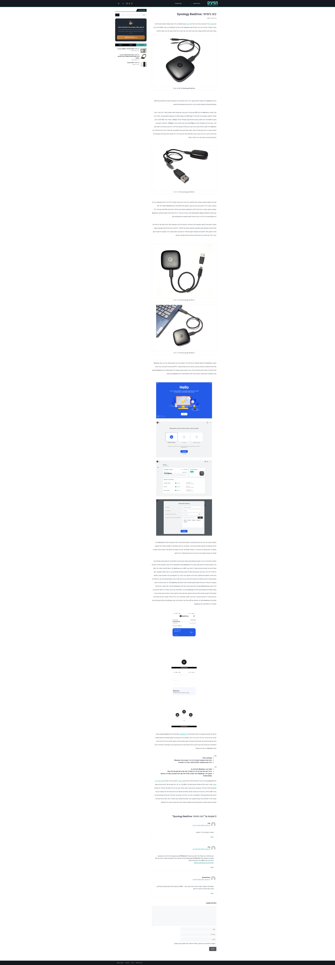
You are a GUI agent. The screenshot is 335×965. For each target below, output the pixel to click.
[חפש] (117, 15)
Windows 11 (184, 734)
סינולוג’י (212, 24)
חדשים (131, 45)
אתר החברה (181, 781)
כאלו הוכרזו (178, 3)
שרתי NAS (186, 24)
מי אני (132, 963)
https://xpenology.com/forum (204, 863)
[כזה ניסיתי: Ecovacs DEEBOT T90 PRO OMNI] (143, 50)
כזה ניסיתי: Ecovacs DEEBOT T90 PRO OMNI (128, 49)
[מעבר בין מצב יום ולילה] (118, 3)
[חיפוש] (123, 3)
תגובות (120, 45)
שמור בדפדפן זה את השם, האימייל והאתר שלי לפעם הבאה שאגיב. (194, 943)
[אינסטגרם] (127, 3)
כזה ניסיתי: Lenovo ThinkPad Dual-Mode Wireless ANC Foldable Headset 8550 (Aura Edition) (128, 56)
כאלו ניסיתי (196, 3)
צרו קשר (127, 963)
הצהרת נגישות (120, 963)
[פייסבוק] (132, 3)
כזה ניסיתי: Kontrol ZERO (133, 62)
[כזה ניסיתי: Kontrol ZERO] (143, 64)
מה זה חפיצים (139, 963)
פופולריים (141, 45)
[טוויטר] (129, 3)
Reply (212, 837)
